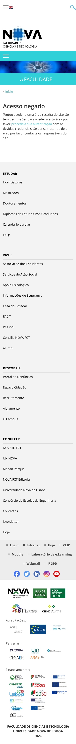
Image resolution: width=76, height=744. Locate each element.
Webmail (33, 563)
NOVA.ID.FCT (12, 448)
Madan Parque (14, 469)
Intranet (33, 545)
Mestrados (11, 193)
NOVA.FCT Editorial (17, 479)
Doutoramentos (15, 203)
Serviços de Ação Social (20, 274)
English (11, 7)
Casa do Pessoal (15, 306)
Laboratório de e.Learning (51, 554)
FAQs (6, 235)
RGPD (52, 563)
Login (14, 545)
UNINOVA (10, 458)
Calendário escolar (16, 224)
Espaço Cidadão (14, 387)
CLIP (66, 545)
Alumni (8, 348)
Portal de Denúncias (18, 377)
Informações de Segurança (22, 295)
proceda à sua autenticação (31, 124)
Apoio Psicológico (16, 285)
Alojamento (11, 408)
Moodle (17, 554)
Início (9, 91)
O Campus (10, 419)
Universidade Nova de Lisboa (24, 490)
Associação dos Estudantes (23, 264)
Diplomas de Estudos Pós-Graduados (30, 214)
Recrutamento (13, 398)
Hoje (6, 532)
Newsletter (11, 521)
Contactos (10, 511)
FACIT (7, 316)
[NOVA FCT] (22, 37)
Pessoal (8, 327)
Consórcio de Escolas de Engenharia (29, 500)
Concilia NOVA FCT (16, 337)
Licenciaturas (12, 182)
